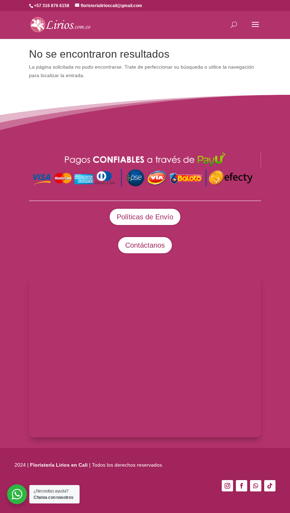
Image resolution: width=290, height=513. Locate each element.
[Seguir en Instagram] (227, 485)
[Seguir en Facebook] (241, 485)
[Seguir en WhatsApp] (255, 485)
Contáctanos (145, 245)
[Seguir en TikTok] (270, 485)
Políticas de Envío (145, 217)
